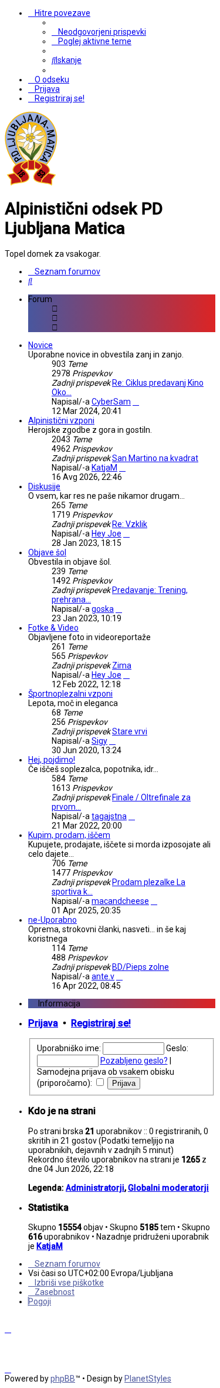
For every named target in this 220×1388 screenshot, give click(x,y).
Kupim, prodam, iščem (69, 835)
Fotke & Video (53, 627)
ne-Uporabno (52, 920)
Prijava (43, 1023)
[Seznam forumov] (31, 183)
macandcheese (120, 901)
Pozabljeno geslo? (134, 1060)
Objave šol (47, 552)
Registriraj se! (101, 1023)
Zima (121, 665)
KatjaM (104, 467)
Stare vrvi (129, 731)
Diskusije (44, 486)
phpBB (62, 1378)
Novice (40, 345)
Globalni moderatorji (168, 1187)
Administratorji (95, 1187)
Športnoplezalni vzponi (70, 693)
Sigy (99, 741)
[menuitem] (99, 32)
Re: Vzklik (129, 524)
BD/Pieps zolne (140, 967)
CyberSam (111, 401)
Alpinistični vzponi (61, 420)
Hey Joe (106, 533)
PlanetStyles (147, 1378)
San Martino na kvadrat (155, 458)
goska (103, 609)
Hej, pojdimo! (51, 759)
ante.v (103, 976)
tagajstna (109, 816)
